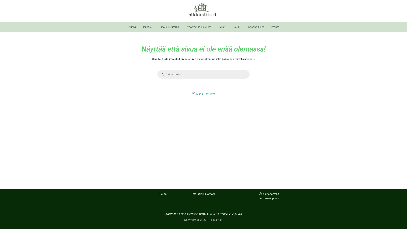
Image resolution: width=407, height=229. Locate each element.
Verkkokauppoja (269, 198)
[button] (153, 27)
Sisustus (147, 26)
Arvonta (274, 26)
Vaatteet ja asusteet (199, 26)
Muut (222, 26)
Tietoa (163, 193)
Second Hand (256, 26)
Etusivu (132, 26)
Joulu (237, 26)
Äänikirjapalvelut (269, 193)
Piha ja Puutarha (169, 26)
